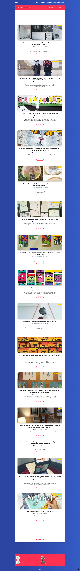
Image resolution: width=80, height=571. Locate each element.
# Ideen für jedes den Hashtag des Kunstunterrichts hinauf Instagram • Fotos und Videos (40, 114)
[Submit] (29, 7)
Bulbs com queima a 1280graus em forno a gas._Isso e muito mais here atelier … (53, 563)
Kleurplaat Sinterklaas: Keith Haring (27, 562)
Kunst (16, 2)
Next (43, 539)
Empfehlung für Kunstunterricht (57, 61)
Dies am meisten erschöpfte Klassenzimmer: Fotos (40, 288)
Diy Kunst (60, 304)
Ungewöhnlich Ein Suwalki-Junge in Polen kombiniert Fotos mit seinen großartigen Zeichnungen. (40, 79)
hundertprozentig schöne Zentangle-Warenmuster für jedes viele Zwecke (52, 558)
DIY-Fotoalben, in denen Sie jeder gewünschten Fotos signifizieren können (40, 477)
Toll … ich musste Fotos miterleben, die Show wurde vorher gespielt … (40, 356)
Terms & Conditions (56, 2)
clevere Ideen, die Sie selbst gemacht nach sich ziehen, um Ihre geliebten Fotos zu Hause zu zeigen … (40, 426)
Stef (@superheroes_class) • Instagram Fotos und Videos (40, 219)
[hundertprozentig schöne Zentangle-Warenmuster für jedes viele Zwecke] (43, 558)
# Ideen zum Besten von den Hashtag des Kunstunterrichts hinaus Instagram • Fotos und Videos (40, 149)
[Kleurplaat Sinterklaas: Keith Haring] (18, 562)
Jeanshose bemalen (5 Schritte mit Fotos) (40, 511)
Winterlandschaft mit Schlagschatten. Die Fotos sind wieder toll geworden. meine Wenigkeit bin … (40, 391)
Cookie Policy (49, 2)
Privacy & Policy (42, 2)
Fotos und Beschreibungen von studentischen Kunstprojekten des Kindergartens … (40, 253)
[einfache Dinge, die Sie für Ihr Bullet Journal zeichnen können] (18, 558)
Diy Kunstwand (59, 25)
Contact (62, 2)
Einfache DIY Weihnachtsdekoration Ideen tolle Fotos (40, 321)
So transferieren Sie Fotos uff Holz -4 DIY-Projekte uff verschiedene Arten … (40, 184)
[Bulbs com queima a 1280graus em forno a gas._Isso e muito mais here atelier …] (43, 562)
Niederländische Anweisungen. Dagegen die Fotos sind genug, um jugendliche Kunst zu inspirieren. (40, 442)
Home (37, 2)
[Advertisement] (40, 16)
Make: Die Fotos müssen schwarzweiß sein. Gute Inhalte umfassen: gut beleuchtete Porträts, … (40, 43)
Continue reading (40, 124)
